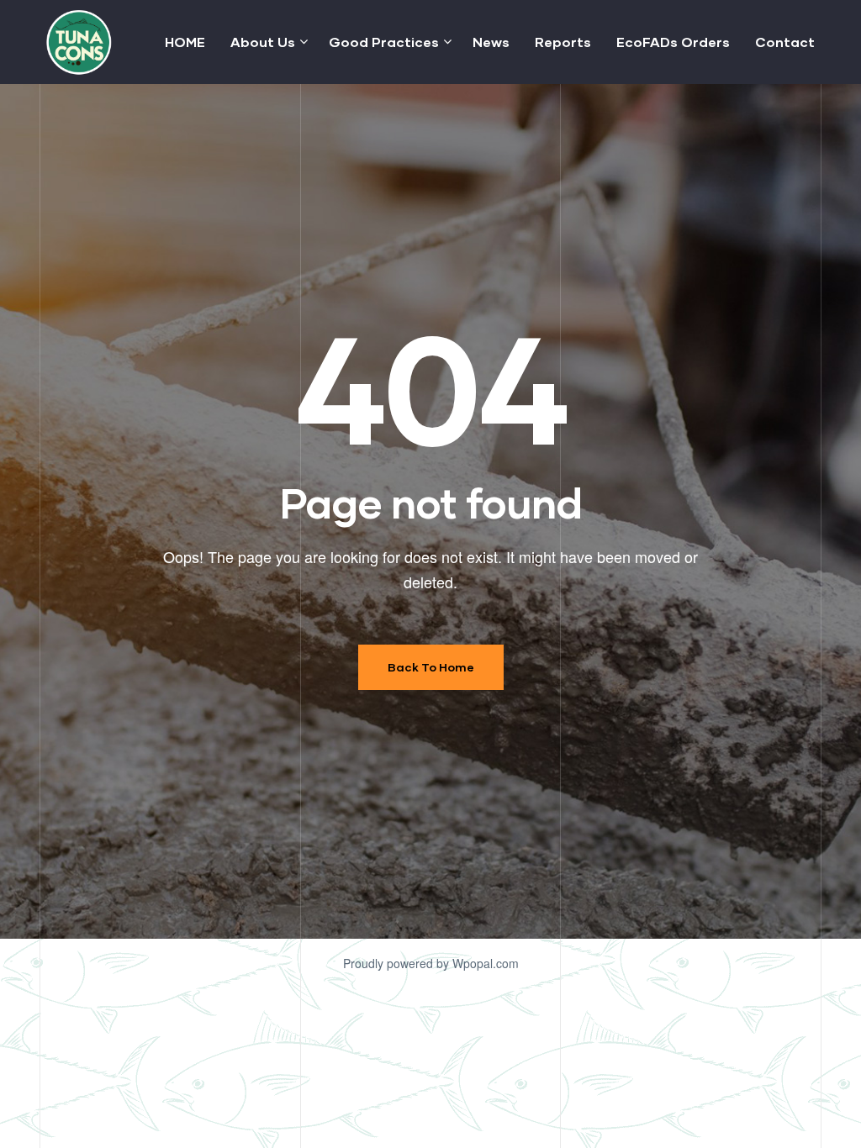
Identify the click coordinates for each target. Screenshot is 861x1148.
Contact (785, 42)
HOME (185, 42)
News (491, 42)
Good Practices (384, 42)
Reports (563, 42)
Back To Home (431, 667)
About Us (262, 42)
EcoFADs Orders (673, 42)
